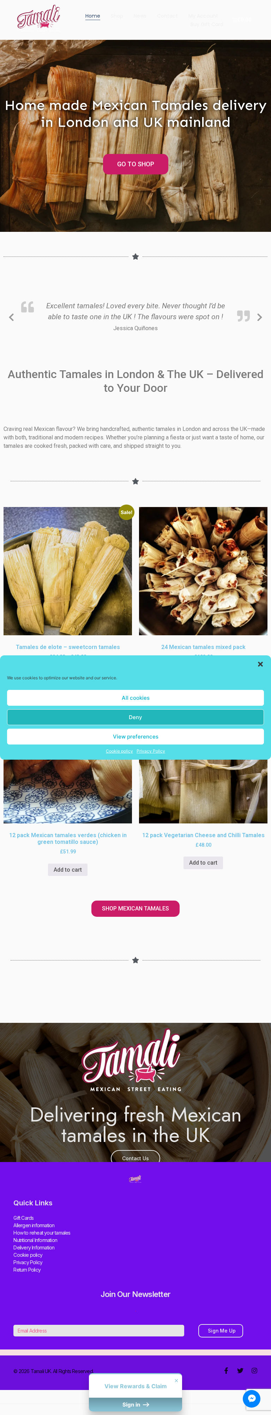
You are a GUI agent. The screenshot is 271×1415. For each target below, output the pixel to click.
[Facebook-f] (226, 1370)
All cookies (136, 697)
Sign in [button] (131, 1404)
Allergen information (33, 1225)
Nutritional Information (35, 1240)
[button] (260, 664)
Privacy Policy (151, 751)
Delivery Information (33, 1247)
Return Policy (27, 1270)
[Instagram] (254, 1370)
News (140, 15)
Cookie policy (119, 751)
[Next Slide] (259, 316)
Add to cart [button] (68, 869)
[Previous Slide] (11, 316)
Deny (135, 717)
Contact (167, 15)
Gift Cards (23, 1218)
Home (92, 15)
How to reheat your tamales (41, 1233)
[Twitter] (240, 1370)
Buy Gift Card (207, 24)
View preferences (135, 736)
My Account (203, 15)
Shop (117, 15)
